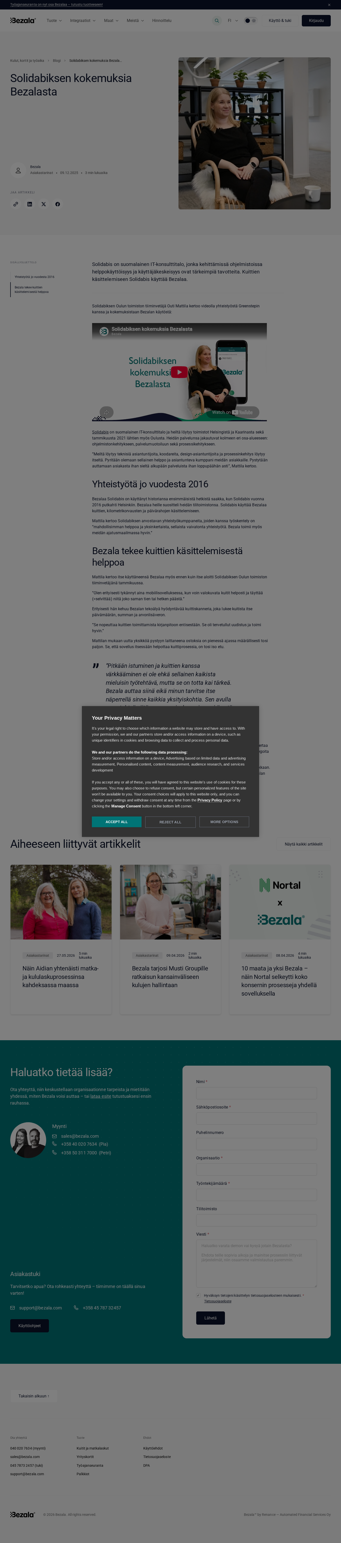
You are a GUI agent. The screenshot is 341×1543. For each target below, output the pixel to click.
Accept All (117, 822)
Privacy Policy (209, 800)
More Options (224, 822)
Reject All (170, 822)
